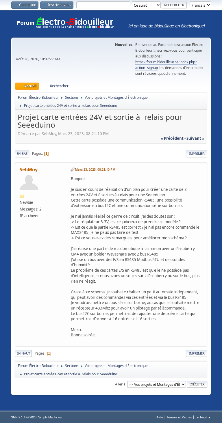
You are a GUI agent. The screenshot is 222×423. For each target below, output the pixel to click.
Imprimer (197, 153)
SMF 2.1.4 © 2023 (23, 417)
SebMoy (29, 169)
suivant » (195, 138)
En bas (21, 153)
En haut (23, 353)
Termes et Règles (179, 417)
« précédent (172, 138)
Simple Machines (50, 417)
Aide (159, 417)
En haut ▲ (203, 417)
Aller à (120, 383)
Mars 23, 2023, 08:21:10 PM (95, 169)
